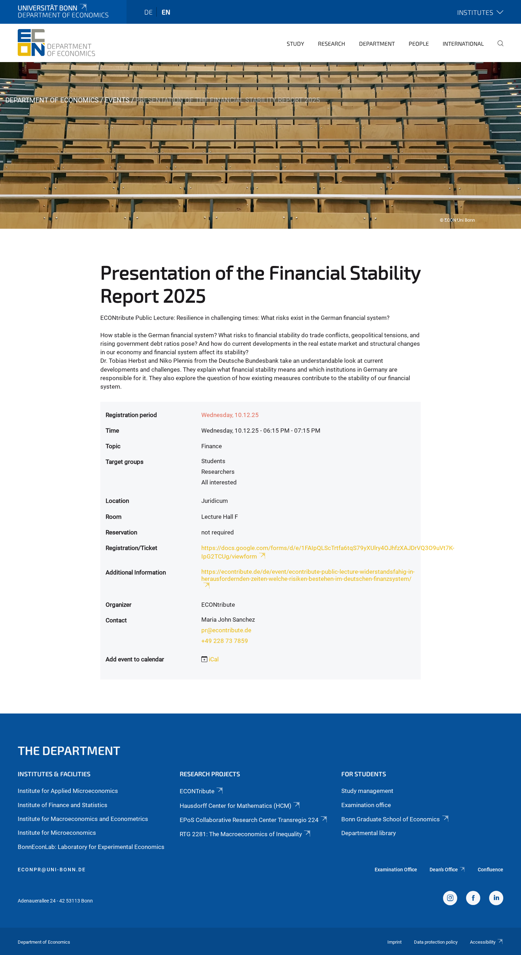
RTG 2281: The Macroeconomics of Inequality (241, 834)
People (419, 43)
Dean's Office (444, 869)
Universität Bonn (47, 8)
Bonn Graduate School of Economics (390, 819)
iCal (214, 659)
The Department (69, 750)
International (463, 43)
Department (377, 43)
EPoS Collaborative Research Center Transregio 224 (249, 819)
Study (295, 43)
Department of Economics (52, 100)
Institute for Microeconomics (57, 832)
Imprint (394, 942)
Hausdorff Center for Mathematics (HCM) (235, 805)
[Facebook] (473, 899)
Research (331, 43)
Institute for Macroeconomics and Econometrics (83, 818)
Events (117, 100)
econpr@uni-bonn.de (52, 869)
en (166, 12)
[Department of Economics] (56, 42)
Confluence (490, 869)
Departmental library (368, 833)
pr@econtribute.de (226, 630)
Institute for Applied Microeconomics (68, 790)
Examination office (366, 805)
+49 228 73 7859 (224, 640)
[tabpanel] (260, 145)
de (148, 12)
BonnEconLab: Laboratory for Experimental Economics (91, 846)
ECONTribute (197, 791)
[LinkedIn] (496, 899)
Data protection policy (436, 942)
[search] (497, 48)
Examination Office (396, 869)
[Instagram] (450, 899)
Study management (367, 790)
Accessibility (482, 942)
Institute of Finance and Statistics (62, 805)
